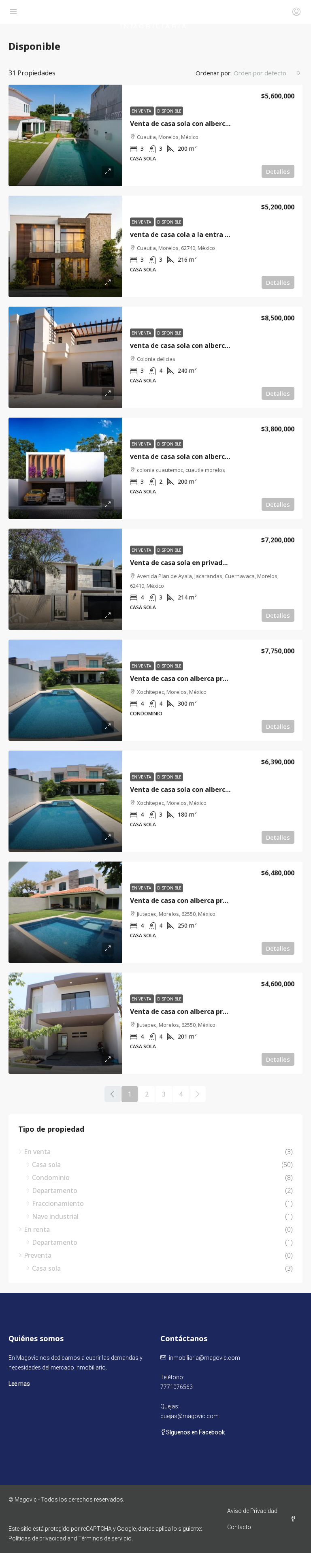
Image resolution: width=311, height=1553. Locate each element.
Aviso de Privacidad (252, 1511)
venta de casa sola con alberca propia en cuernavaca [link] (215, 345)
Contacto (239, 1527)
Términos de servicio (105, 1538)
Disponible (169, 111)
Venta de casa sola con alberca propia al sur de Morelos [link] (219, 789)
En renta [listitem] (37, 1229)
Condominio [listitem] (51, 1177)
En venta (142, 111)
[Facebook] (294, 1519)
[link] (65, 135)
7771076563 (176, 1387)
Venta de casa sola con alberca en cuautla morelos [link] (212, 123)
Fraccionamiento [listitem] (58, 1203)
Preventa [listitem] (37, 1255)
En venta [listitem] (37, 1151)
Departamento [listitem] (54, 1190)
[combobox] (267, 72)
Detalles (278, 171)
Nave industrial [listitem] (55, 1216)
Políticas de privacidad (37, 1538)
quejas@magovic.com (189, 1416)
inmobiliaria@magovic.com (204, 1358)
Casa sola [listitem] (46, 1164)
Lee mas (19, 1383)
